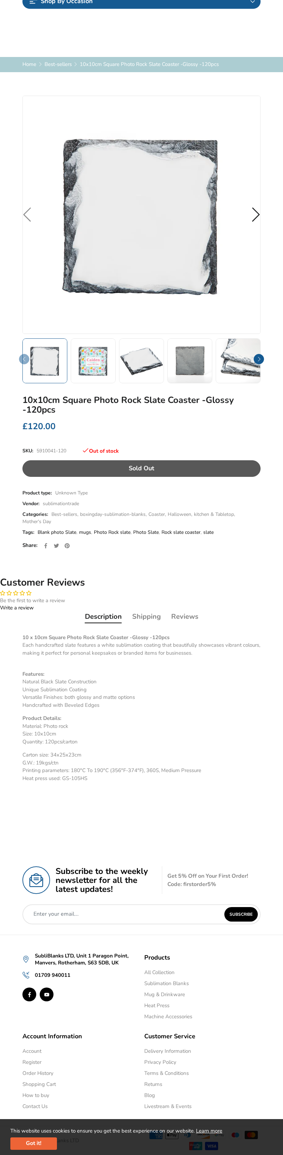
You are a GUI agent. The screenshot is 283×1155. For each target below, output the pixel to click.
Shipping (146, 616)
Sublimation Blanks (166, 983)
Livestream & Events (168, 1106)
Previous (24, 359)
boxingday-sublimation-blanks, (113, 514)
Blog (149, 1095)
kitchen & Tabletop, (214, 514)
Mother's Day (36, 521)
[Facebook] (29, 994)
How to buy (35, 1095)
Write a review (17, 607)
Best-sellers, (64, 514)
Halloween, (180, 514)
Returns (153, 1084)
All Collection (159, 972)
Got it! (33, 1143)
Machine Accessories (168, 1016)
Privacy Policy (160, 1062)
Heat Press (156, 1005)
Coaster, (157, 514)
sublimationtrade (61, 503)
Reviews (184, 616)
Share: (30, 545)
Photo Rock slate (112, 532)
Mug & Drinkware (164, 994)
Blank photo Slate (57, 532)
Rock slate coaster (181, 532)
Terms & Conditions (166, 1073)
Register (31, 1062)
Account (31, 1051)
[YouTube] (46, 994)
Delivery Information (167, 1051)
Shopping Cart (39, 1084)
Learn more (209, 1130)
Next (259, 359)
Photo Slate (146, 532)
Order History (37, 1073)
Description (103, 616)
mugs (85, 532)
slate (208, 532)
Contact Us (35, 1106)
